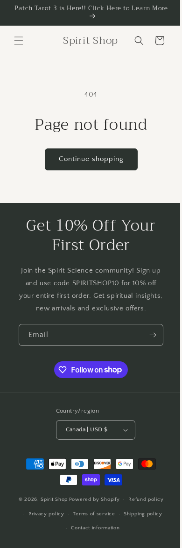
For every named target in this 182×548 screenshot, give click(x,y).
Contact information (92, 540)
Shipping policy (139, 526)
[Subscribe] (145, 347)
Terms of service (91, 526)
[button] (18, 40)
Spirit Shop (50, 512)
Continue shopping (87, 159)
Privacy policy (43, 526)
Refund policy (142, 512)
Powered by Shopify (90, 512)
